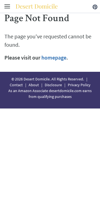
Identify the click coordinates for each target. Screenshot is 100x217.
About (34, 84)
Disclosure (53, 84)
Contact (16, 84)
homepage (53, 57)
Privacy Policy (79, 84)
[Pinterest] (95, 6)
